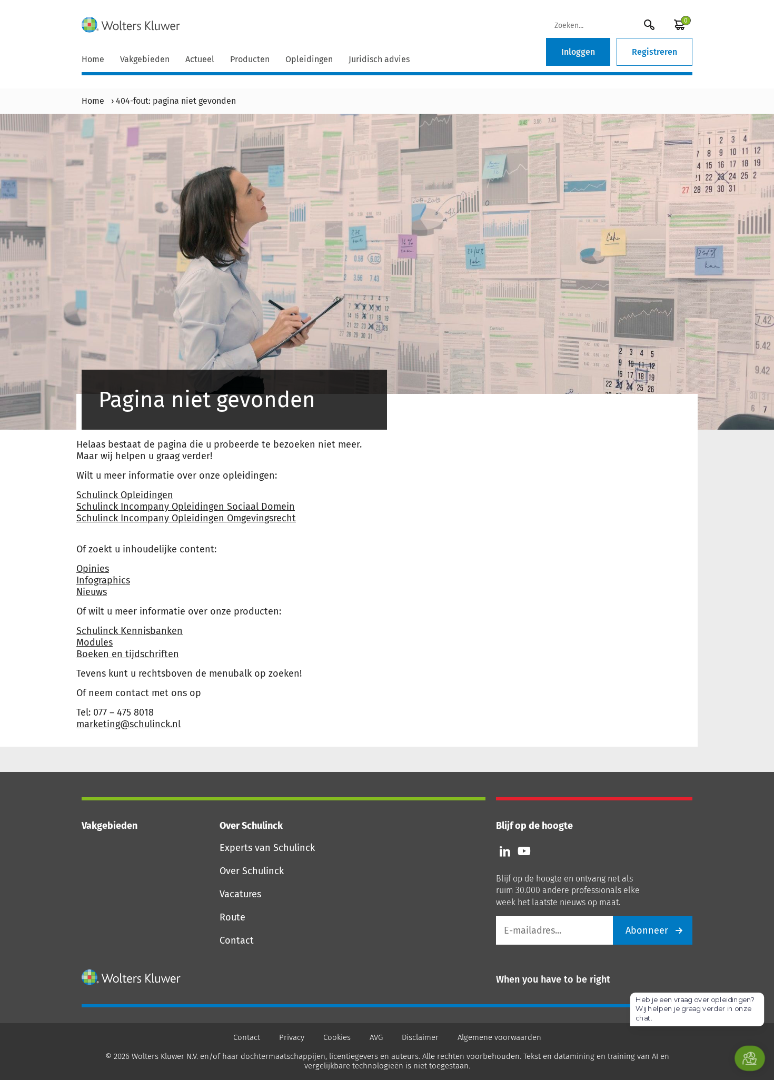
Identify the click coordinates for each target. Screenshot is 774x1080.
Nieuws (91, 592)
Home (93, 59)
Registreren (654, 52)
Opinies (92, 568)
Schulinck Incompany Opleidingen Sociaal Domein (185, 506)
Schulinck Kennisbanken (129, 631)
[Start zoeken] (649, 24)
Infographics (103, 580)
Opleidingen (309, 59)
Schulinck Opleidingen (124, 495)
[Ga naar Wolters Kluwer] (131, 977)
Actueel (199, 59)
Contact (237, 940)
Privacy (291, 1037)
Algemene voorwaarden (499, 1037)
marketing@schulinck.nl (128, 724)
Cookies (337, 1037)
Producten (250, 59)
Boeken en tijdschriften (127, 654)
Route (232, 917)
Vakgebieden (145, 59)
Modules (94, 642)
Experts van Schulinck (267, 848)
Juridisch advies (379, 59)
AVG (376, 1037)
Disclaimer (420, 1037)
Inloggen (578, 52)
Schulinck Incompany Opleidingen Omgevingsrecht (186, 518)
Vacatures (240, 894)
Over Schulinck (252, 871)
